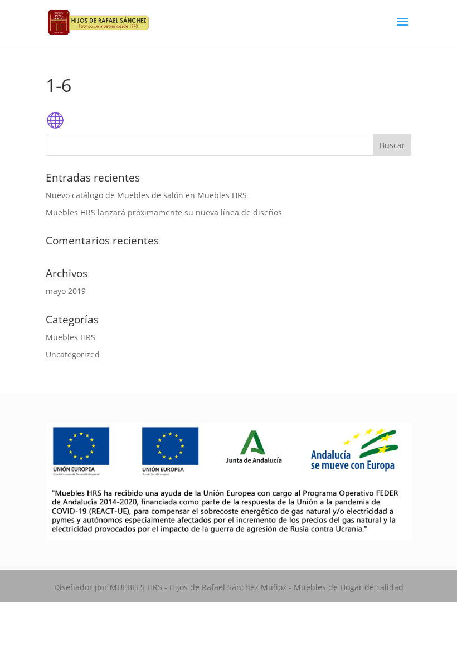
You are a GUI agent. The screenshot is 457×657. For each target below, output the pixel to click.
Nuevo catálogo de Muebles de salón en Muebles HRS (146, 195)
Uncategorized (73, 354)
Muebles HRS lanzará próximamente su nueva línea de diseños (164, 212)
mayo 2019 (66, 291)
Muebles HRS (70, 337)
